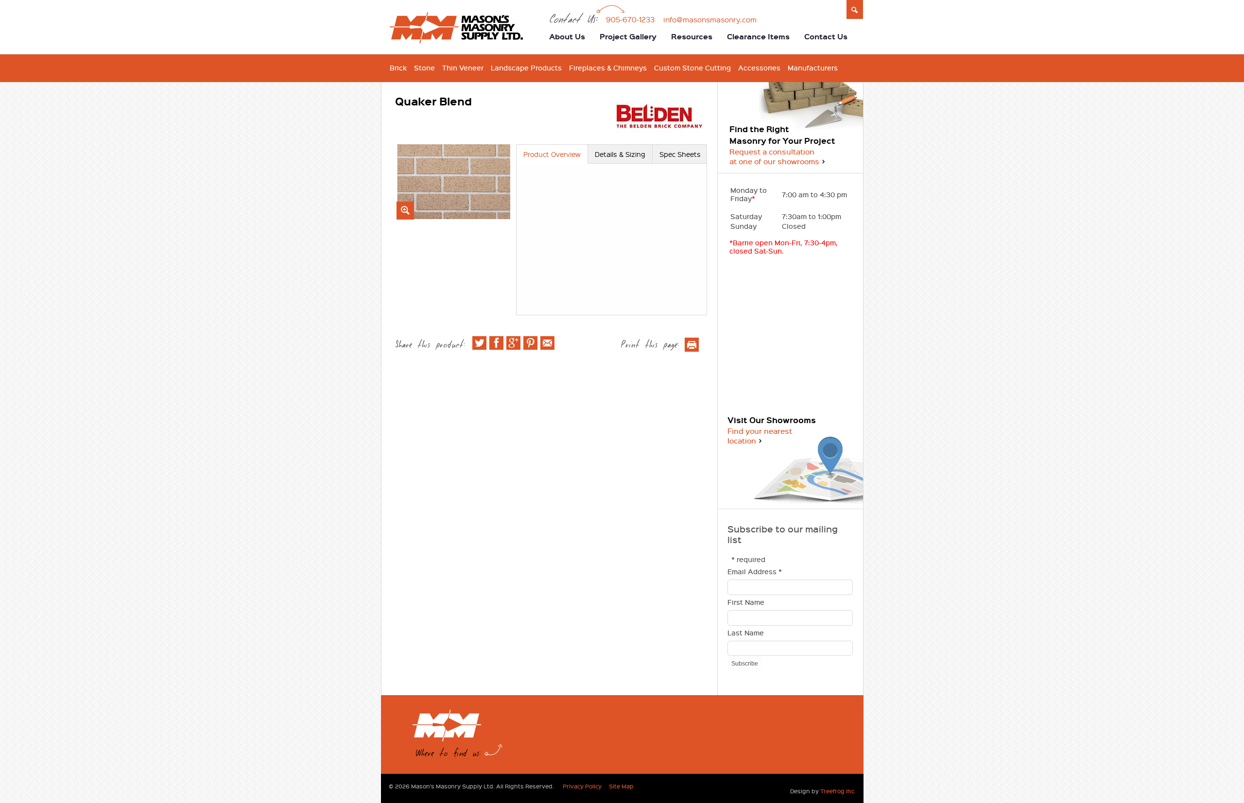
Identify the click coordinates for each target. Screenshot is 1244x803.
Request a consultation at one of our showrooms (774, 156)
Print (692, 345)
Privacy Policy (582, 786)
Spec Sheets (680, 154)
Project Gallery (628, 36)
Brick (398, 67)
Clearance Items (758, 36)
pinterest (530, 343)
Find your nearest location (759, 435)
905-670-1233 (630, 19)
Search (855, 9)
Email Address (754, 572)
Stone (424, 67)
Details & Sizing (620, 154)
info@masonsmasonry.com (710, 19)
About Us (567, 36)
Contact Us (825, 36)
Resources (691, 36)
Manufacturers (813, 67)
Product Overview (552, 154)
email (547, 343)
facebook (496, 343)
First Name (745, 602)
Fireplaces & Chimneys (608, 67)
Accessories (759, 67)
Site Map (621, 786)
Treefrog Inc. (838, 791)
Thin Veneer (463, 67)
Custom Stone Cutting (692, 67)
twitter (479, 343)
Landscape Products (526, 67)
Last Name (745, 633)
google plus (513, 343)
